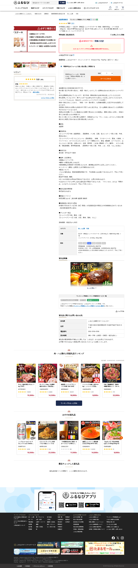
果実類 (30, 524)
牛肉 (77, 13)
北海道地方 (60, 519)
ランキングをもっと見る (69, 403)
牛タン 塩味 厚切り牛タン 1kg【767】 (26, 385)
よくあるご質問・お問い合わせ (76, 2)
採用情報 (50, 566)
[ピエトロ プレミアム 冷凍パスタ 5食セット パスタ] (47, 430)
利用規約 (27, 566)
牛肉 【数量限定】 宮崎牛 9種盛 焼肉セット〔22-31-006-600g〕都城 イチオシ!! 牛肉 (112, 385)
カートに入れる (105, 79)
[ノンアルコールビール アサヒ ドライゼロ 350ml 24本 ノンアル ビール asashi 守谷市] (26, 430)
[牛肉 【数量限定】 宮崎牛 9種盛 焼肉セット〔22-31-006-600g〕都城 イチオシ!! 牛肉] (111, 373)
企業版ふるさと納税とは (113, 526)
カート (122, 9)
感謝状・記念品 (51, 522)
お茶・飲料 (39, 519)
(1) (113, 449)
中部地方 (60, 526)
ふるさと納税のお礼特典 (113, 519)
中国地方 (67, 517)
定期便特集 (76, 524)
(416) (28, 449)
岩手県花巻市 (22, 389)
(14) (49, 449)
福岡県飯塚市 (64, 389)
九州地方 (67, 522)
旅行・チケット (51, 524)
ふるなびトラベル (118, 2)
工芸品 (48, 519)
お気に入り (116, 9)
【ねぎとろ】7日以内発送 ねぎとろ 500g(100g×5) (111, 442)
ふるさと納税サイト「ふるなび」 (23, 13)
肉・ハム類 (70, 13)
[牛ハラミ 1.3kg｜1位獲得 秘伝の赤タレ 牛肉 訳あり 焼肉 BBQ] (47, 373)
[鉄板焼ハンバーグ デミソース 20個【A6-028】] (69, 373)
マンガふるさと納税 (112, 524)
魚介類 (30, 526)
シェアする (121, 311)
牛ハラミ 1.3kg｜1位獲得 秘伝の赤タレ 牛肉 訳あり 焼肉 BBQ (47, 385)
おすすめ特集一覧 (77, 517)
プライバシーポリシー (39, 566)
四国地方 (67, 519)
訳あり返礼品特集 (77, 519)
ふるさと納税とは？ (94, 517)
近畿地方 (46, 13)
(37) (92, 392)
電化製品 (31, 522)
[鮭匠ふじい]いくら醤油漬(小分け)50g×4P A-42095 (90, 442)
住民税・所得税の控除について (97, 529)
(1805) (29, 392)
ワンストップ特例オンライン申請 (80, 19)
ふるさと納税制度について (95, 524)
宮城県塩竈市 (107, 446)
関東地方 (60, 524)
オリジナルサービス (92, 8)
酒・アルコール (40, 517)
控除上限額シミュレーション (96, 522)
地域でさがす (35, 8)
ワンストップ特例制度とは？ (114, 517)
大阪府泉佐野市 (44, 389)
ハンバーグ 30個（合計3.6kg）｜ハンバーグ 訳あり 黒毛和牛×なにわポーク (90, 385)
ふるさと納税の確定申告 (95, 526)
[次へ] (121, 437)
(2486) (50, 392)
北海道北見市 (64, 446)
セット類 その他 (51, 526)
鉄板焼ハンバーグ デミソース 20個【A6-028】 (68, 385)
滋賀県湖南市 (63, 19)
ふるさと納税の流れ (94, 519)
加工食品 (49, 517)
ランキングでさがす (21, 8)
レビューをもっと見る (47, 98)
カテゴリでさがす (48, 8)
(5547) (72, 392)
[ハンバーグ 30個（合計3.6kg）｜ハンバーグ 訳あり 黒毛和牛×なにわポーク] (90, 373)
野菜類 (30, 529)
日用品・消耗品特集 (78, 529)
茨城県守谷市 (22, 446)
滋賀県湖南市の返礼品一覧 (58, 13)
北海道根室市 (86, 446)
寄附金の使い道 (110, 522)
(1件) (72, 23)
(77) (114, 392)
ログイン (110, 9)
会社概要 (19, 566)
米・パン (31, 519)
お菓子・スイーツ (40, 522)
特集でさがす (61, 8)
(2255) (93, 449)
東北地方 (60, 522)
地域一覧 (60, 517)
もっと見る (91, 288)
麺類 (37, 524)
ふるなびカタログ (103, 2)
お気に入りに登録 (118, 35)
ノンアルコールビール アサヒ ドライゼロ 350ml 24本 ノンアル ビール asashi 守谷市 (26, 442)
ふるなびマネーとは (65, 55)
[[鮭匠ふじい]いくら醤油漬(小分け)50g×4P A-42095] (90, 430)
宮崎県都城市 (107, 389)
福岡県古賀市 (43, 446)
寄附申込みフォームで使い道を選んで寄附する (79, 66)
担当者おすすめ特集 (78, 522)
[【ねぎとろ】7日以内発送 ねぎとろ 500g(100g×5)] (111, 430)
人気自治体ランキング (19, 525)
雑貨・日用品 (39, 526)
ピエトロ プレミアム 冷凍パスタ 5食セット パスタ (47, 442)
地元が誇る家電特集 (78, 526)
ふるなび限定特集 (77, 531)
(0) (71, 449)
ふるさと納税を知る (74, 8)
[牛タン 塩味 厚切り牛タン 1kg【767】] (26, 373)
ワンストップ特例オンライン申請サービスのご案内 (89, 306)
